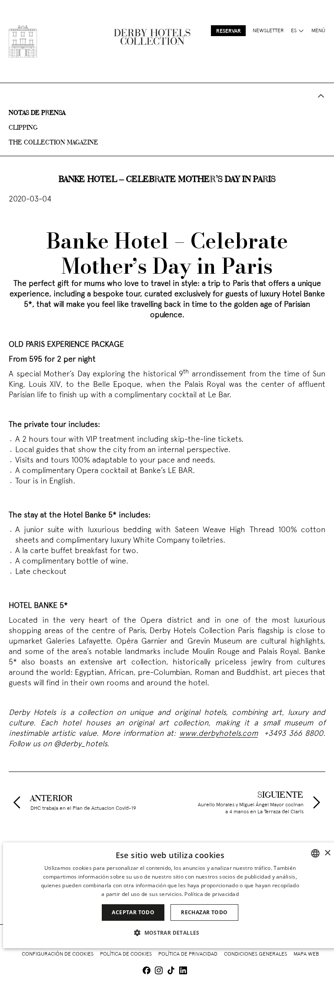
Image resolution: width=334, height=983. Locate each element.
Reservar (228, 31)
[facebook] (146, 971)
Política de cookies (126, 954)
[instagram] (159, 971)
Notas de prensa (37, 113)
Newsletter (268, 31)
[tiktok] (171, 971)
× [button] (327, 853)
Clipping (23, 127)
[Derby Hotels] (23, 41)
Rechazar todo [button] (204, 912)
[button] (170, 932)
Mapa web (306, 954)
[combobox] (315, 853)
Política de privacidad (187, 954)
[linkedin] (183, 971)
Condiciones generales (255, 954)
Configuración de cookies (58, 954)
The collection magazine (53, 142)
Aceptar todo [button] (133, 912)
